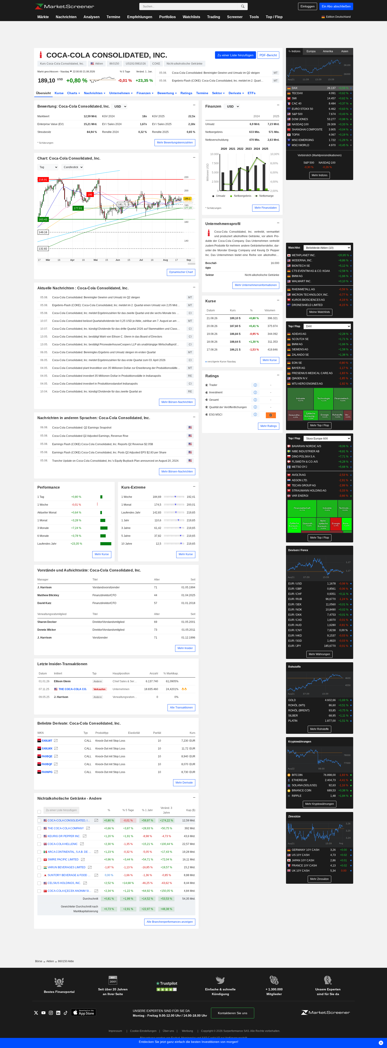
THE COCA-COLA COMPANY (66, 828)
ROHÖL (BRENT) (299, 710)
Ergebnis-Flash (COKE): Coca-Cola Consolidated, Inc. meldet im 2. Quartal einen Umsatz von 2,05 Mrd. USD (218, 80)
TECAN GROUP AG (304, 485)
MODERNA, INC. (302, 260)
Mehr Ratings (268, 426)
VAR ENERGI (300, 495)
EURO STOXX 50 (302, 108)
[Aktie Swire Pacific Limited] (82, 859)
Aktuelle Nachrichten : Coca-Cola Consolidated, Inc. (83, 288)
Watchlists (191, 17)
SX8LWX (47, 748)
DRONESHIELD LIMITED (307, 305)
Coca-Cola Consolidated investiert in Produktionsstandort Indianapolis (95, 383)
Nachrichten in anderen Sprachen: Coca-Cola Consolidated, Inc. (93, 418)
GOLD (292, 700)
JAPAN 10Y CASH (303, 860)
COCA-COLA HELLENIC (63, 844)
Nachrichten (66, 17)
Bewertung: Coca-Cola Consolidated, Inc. (73, 106)
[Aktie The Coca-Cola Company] (87, 828)
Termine (113, 17)
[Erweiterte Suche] (243, 6)
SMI (294, 98)
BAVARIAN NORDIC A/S (306, 446)
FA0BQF (47, 764)
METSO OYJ (299, 466)
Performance (48, 487)
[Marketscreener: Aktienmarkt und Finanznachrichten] (64, 6)
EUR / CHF (295, 593)
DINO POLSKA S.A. (303, 456)
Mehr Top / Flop (319, 425)
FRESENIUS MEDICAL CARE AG (312, 373)
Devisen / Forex (298, 550)
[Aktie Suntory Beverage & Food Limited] (95, 875)
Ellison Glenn (62, 681)
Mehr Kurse (102, 554)
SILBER (293, 715)
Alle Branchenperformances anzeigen (170, 921)
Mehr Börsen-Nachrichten (177, 402)
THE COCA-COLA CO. (73, 689)
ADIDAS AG (299, 334)
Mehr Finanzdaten (266, 207)
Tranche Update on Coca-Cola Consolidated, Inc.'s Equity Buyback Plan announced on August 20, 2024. (115, 460)
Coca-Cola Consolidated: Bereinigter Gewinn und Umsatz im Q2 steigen (216, 72)
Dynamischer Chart (181, 272)
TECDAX (297, 93)
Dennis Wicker (46, 629)
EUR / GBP (295, 588)
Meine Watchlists (319, 312)
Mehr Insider (185, 648)
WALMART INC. (301, 281)
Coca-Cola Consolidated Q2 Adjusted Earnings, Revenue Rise (90, 435)
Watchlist (294, 247)
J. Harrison (44, 587)
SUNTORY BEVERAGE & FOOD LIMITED (70, 875)
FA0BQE (47, 756)
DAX (294, 88)
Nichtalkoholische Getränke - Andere (69, 798)
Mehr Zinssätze (319, 879)
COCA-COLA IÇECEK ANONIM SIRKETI (70, 890)
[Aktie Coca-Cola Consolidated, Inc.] (55, 740)
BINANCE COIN (301, 790)
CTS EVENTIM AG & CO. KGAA (311, 271)
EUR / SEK (294, 604)
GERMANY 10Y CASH (305, 849)
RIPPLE (296, 795)
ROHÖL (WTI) (296, 705)
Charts (72, 93)
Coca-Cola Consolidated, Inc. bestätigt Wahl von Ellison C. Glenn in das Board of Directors (107, 336)
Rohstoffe (294, 666)
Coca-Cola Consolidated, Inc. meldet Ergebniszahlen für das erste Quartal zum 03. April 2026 (109, 360)
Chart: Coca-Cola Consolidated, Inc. (69, 158)
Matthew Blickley (48, 595)
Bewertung (166, 93)
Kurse (59, 93)
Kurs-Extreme (133, 487)
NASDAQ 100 (300, 124)
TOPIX (296, 134)
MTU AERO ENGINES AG (307, 383)
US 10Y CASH (301, 855)
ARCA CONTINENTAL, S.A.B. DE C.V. (70, 851)
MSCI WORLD (300, 145)
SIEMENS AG (300, 349)
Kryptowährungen (299, 741)
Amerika (328, 51)
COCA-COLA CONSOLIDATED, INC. (70, 820)
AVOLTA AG (299, 474)
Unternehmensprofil (223, 224)
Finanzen (144, 93)
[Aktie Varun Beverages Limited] (89, 867)
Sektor (217, 93)
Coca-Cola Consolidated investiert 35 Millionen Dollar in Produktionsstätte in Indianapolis (106, 375)
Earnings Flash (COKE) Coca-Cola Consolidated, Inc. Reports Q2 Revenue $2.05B (102, 444)
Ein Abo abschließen (336, 6)
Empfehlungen (139, 17)
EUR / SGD (295, 640)
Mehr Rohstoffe (319, 729)
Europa (311, 51)
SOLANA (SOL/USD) (304, 785)
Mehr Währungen (319, 654)
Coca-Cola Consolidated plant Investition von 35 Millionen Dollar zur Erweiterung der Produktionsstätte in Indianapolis (116, 368)
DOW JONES (300, 119)
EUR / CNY (295, 630)
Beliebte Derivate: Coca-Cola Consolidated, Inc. (79, 723)
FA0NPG (47, 772)
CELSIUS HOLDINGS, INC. (64, 883)
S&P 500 (297, 114)
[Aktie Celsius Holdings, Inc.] (84, 883)
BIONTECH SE (301, 265)
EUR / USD (295, 583)
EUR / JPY (294, 645)
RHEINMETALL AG (303, 289)
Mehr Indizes (319, 175)
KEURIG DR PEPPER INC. (64, 836)
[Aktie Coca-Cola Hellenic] (81, 844)
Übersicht (43, 93)
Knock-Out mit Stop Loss (110, 740)
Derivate (235, 93)
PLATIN (292, 720)
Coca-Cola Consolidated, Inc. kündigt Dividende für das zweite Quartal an (97, 391)
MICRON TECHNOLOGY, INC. (310, 294)
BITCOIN (297, 775)
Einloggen (308, 6)
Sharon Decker (47, 622)
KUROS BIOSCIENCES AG (308, 299)
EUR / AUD (295, 625)
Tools (254, 17)
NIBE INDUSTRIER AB (305, 451)
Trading (213, 17)
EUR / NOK (295, 609)
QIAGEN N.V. (300, 378)
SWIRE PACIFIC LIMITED (63, 859)
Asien (344, 51)
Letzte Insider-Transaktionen (62, 664)
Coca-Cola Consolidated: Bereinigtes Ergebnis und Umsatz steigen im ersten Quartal (104, 352)
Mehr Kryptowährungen (319, 803)
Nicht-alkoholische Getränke (262, 275)
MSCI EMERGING (303, 140)
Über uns (168, 1031)
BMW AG (297, 276)
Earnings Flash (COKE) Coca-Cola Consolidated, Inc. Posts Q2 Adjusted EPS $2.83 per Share (109, 452)
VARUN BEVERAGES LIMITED (67, 867)
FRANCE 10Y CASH (304, 865)
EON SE (297, 362)
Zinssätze (294, 816)
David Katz (44, 603)
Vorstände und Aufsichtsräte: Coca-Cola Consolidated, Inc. (89, 570)
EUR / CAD (295, 619)
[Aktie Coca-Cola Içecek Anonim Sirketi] (95, 891)
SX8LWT (47, 740)
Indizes (295, 51)
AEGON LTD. (300, 480)
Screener (235, 17)
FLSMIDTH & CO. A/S (305, 461)
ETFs (252, 93)
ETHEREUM (299, 780)
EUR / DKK (295, 614)
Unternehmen (120, 93)
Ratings (186, 93)
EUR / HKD (295, 635)
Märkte (43, 17)
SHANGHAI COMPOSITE (307, 129)
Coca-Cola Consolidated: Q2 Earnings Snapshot (81, 427)
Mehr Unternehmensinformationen (256, 285)
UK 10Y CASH (301, 870)
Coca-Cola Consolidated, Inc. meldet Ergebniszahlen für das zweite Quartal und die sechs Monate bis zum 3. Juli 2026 (116, 313)
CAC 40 (296, 103)
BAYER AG (298, 368)
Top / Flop (274, 17)
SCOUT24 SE (300, 339)
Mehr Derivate (184, 782)
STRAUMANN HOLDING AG (309, 490)
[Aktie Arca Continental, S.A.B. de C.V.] (95, 852)
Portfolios (167, 17)
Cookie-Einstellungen (143, 1031)
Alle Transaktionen (181, 707)
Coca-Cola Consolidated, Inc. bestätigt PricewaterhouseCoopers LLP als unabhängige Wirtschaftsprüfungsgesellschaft (116, 344)
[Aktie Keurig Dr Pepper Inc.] (84, 836)
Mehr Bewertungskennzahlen (175, 142)
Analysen (92, 17)
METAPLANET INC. (304, 255)
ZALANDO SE (300, 354)
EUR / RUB (295, 599)
